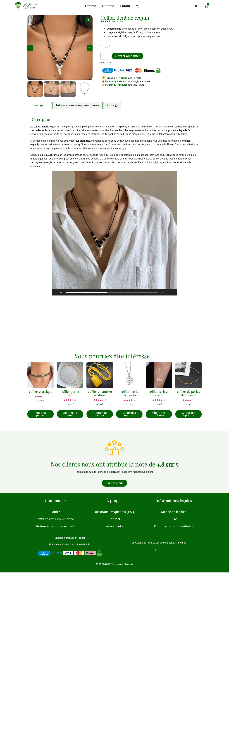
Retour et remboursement (55, 526)
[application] (114, 233)
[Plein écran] (172, 292)
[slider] (112, 292)
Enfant (125, 6)
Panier (55, 512)
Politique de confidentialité (173, 526)
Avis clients (114, 526)
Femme (90, 6)
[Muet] (167, 292)
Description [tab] (40, 105)
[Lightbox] (88, 19)
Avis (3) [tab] (112, 105)
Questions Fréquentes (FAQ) (114, 512)
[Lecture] (56, 292)
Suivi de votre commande (55, 519)
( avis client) (118, 21)
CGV (174, 519)
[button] (90, 48)
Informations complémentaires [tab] (77, 105)
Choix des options (129, 414)
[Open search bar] (139, 5)
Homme (108, 6)
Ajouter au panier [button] (40, 414)
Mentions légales (173, 512)
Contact (114, 519)
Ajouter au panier (127, 56)
